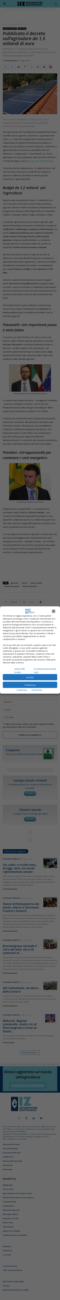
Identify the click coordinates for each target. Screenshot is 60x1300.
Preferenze (30, 684)
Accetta (30, 677)
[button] (53, 611)
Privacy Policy (37, 690)
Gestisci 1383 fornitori (19, 670)
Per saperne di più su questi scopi (45, 670)
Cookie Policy (22, 690)
